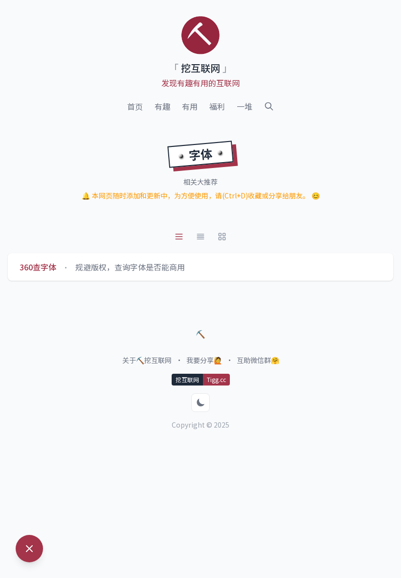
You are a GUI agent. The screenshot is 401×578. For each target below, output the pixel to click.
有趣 (162, 106)
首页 (135, 106)
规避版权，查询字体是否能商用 (130, 267)
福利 (217, 106)
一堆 (244, 106)
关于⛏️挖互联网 (147, 360)
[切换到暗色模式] (200, 402)
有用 (190, 106)
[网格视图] (222, 236)
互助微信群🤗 (258, 360)
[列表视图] (179, 236)
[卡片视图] (200, 236)
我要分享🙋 (204, 360)
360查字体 (38, 267)
